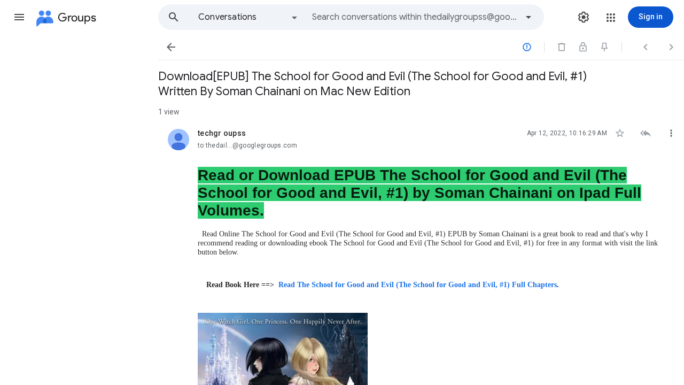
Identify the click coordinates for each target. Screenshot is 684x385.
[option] (248, 17)
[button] (19, 17)
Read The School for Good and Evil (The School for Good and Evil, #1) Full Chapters (417, 285)
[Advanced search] (528, 17)
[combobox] (415, 17)
